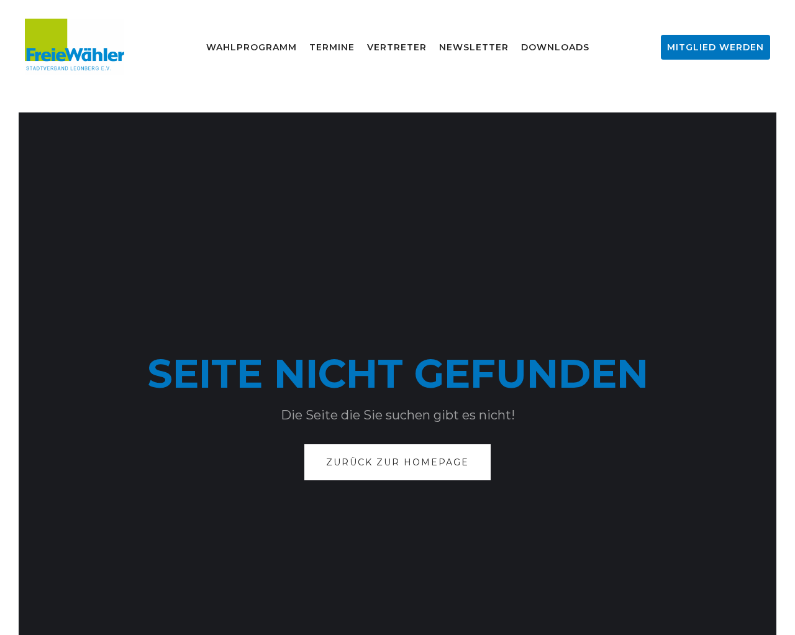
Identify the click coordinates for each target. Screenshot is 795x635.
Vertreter (397, 47)
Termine (332, 47)
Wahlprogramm (251, 47)
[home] (74, 47)
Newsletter (474, 47)
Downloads (555, 47)
